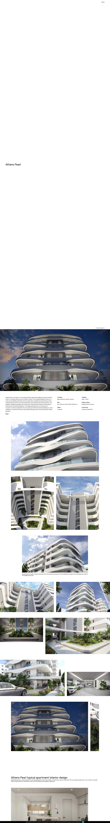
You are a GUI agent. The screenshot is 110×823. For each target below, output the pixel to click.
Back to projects (99, 327)
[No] (108, 822)
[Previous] (34, 736)
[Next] (76, 736)
